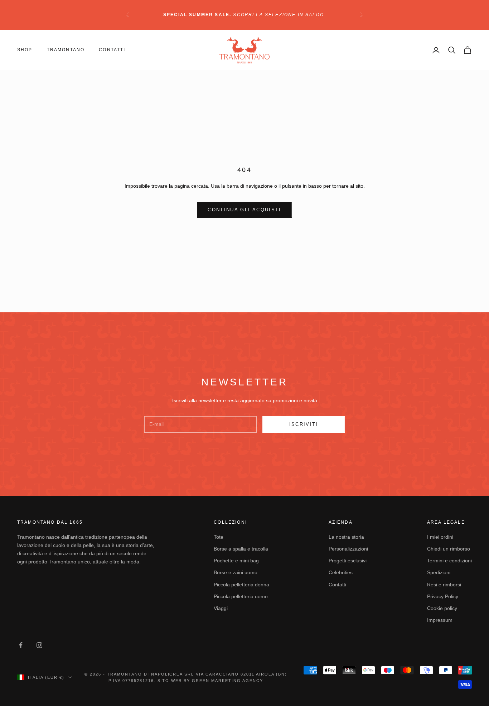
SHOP (25, 49)
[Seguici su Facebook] (20, 645)
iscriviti (303, 424)
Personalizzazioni (348, 549)
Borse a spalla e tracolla (241, 549)
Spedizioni (438, 572)
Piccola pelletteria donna (241, 584)
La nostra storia (346, 537)
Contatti (337, 584)
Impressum (439, 620)
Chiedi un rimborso (448, 549)
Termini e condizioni (449, 560)
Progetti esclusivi (348, 560)
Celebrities (341, 572)
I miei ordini (440, 537)
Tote (218, 537)
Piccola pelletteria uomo (241, 596)
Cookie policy (442, 608)
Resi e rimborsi (444, 584)
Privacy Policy (442, 596)
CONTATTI (112, 49)
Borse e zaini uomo (235, 572)
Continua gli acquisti (244, 209)
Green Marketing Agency (227, 680)
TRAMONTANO (66, 49)
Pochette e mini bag (236, 560)
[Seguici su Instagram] (39, 645)
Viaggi (221, 608)
